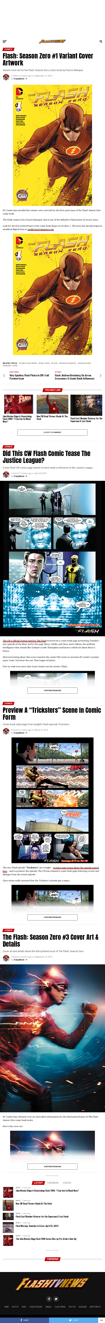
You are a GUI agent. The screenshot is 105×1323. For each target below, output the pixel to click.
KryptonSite (95, 1306)
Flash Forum (60, 1306)
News (24, 1306)
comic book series (28, 363)
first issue (45, 363)
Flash (55, 363)
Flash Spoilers (36, 1306)
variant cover (10, 366)
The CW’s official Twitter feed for (24, 640)
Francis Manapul (68, 363)
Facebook (83, 1306)
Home (6, 1306)
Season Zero (85, 363)
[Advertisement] (52, 19)
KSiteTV (15, 1306)
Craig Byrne (19, 79)
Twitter (71, 1306)
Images (48, 1306)
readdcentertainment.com (40, 229)
